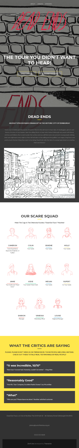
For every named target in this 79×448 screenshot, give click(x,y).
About (32, 4)
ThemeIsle (48, 444)
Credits (40, 4)
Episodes (48, 4)
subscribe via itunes (50, 74)
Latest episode (27, 74)
